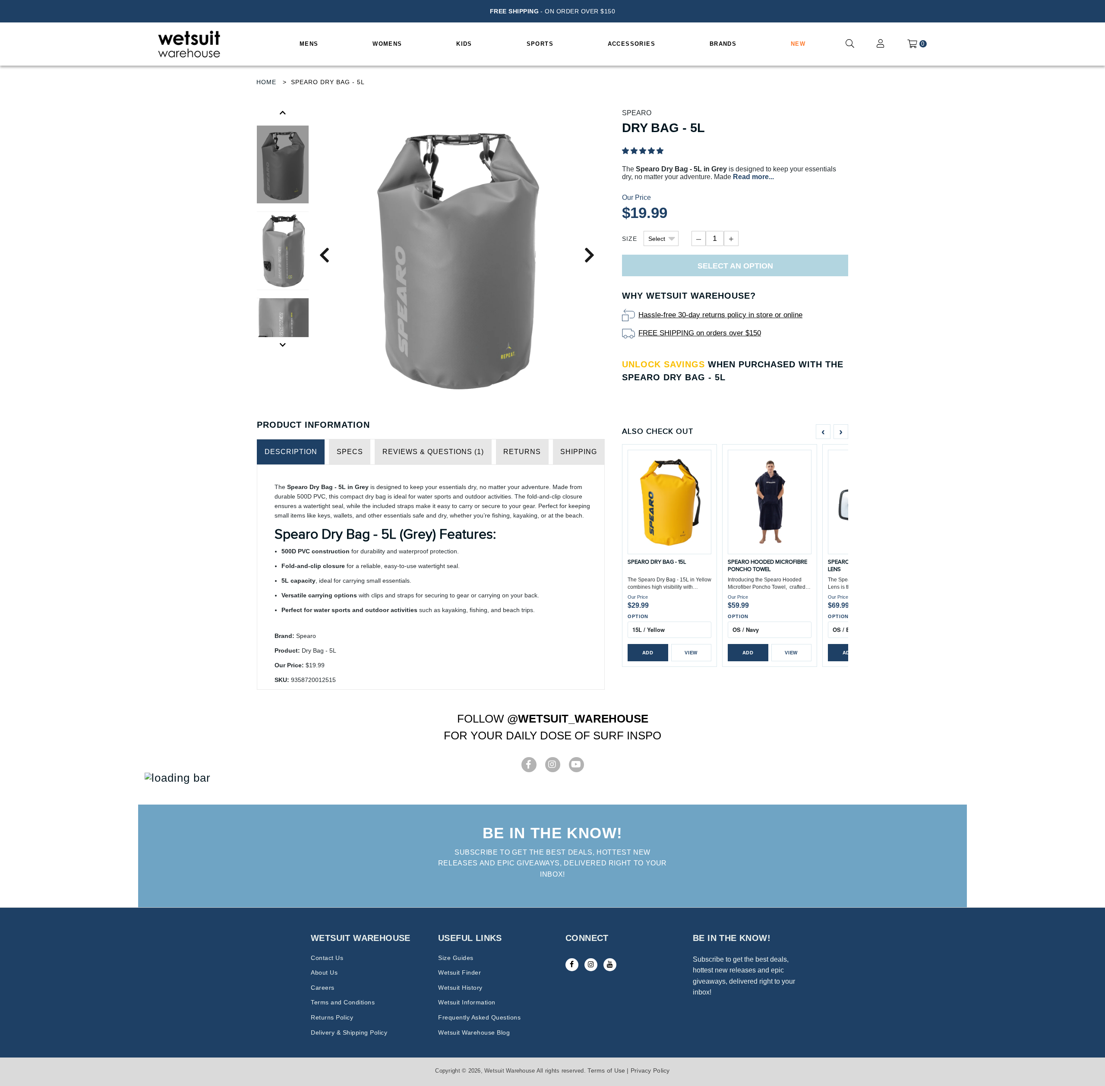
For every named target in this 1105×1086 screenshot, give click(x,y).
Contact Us (327, 957)
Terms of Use (606, 1070)
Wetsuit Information (467, 1002)
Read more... (753, 176)
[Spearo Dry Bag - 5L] (457, 255)
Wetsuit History (460, 987)
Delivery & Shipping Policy (349, 1032)
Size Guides (456, 957)
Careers (323, 987)
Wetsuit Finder (459, 972)
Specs (350, 451)
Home (266, 82)
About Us (324, 972)
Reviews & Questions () (433, 451)
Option (638, 616)
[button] (642, 151)
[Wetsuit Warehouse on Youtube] (609, 964)
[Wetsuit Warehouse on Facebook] (571, 964)
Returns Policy (332, 1017)
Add (648, 652)
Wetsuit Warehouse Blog (474, 1032)
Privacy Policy (650, 1070)
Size (629, 238)
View (691, 652)
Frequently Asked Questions (479, 1017)
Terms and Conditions (343, 1002)
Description (291, 451)
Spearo (636, 113)
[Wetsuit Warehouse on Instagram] (590, 964)
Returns (522, 451)
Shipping (578, 451)
